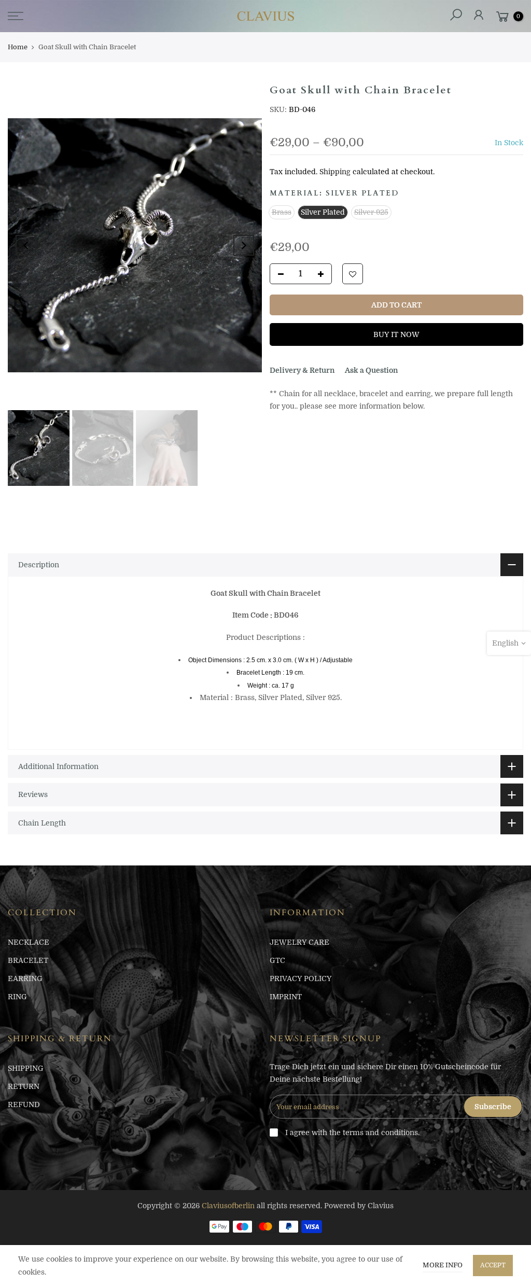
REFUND (24, 1104)
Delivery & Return (302, 370)
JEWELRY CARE (299, 942)
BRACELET (28, 960)
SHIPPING (26, 1068)
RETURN (23, 1086)
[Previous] (26, 245)
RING (17, 997)
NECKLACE (28, 942)
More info (443, 1265)
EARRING (25, 978)
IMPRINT (286, 997)
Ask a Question (371, 370)
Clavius (381, 1205)
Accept (493, 1265)
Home (17, 47)
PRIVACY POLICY (300, 978)
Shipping (335, 171)
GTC (277, 960)
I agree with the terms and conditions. (351, 1132)
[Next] (243, 245)
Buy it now (396, 334)
